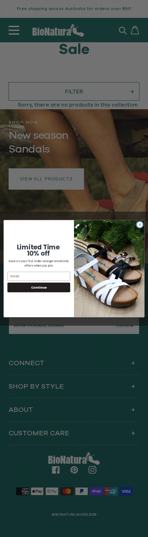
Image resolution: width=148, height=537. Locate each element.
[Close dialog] (140, 224)
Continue (39, 287)
